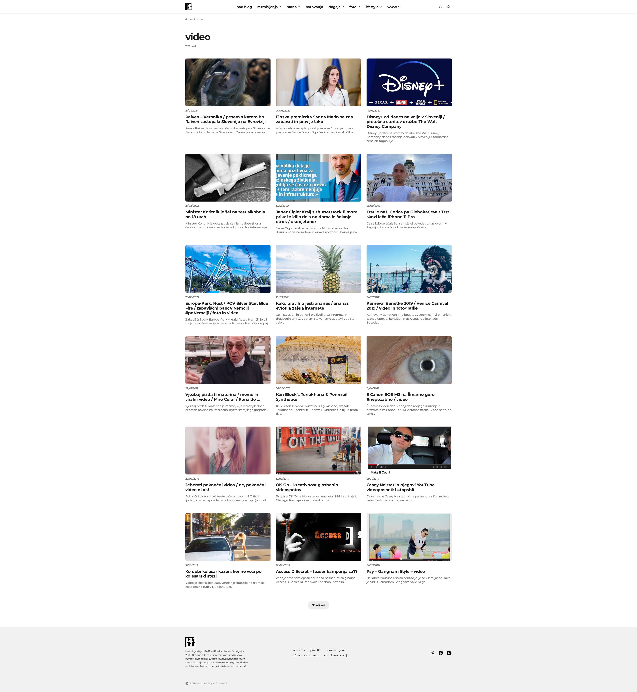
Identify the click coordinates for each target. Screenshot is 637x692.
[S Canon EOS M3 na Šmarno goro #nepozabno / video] (409, 360)
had (213, 666)
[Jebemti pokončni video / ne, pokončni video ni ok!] (228, 450)
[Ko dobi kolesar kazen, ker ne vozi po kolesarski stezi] (228, 537)
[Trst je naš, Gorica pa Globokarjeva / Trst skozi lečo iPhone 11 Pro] (409, 178)
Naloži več (318, 605)
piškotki (315, 650)
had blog (190, 651)
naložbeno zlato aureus (304, 655)
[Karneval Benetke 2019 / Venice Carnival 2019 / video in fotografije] (409, 269)
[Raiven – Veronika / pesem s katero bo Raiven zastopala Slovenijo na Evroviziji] (228, 82)
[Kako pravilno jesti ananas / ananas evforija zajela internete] (318, 269)
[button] (440, 6)
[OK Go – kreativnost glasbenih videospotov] (318, 450)
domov (189, 19)
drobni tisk (298, 650)
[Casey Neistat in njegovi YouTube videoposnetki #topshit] (409, 450)
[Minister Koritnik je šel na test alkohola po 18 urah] (228, 178)
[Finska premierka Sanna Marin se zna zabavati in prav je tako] (318, 82)
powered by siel (336, 650)
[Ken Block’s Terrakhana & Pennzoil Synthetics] (318, 360)
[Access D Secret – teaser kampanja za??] (318, 537)
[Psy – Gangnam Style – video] (409, 537)
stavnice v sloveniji (335, 655)
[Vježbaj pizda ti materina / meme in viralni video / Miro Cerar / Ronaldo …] (228, 360)
